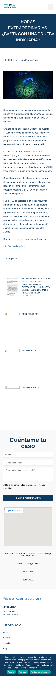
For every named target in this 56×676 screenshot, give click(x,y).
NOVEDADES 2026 (30, 351)
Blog (5, 649)
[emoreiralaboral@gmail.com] (28, 560)
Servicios (7, 643)
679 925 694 (28, 571)
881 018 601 (28, 580)
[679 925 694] (28, 568)
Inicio (5, 632)
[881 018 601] (28, 576)
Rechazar (23, 672)
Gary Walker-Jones (17, 246)
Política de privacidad (40, 672)
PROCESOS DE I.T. (30, 314)
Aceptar (11, 672)
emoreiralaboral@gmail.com (28, 563)
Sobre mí (6, 638)
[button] (50, 7)
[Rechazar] (52, 664)
